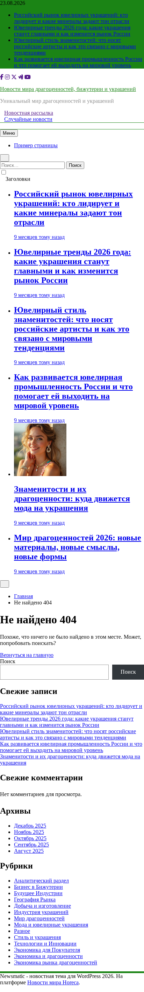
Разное (22, 931)
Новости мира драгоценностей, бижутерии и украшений (68, 89)
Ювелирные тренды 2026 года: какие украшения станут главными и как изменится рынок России (72, 30)
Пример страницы (36, 145)
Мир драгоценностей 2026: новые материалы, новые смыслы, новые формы (77, 547)
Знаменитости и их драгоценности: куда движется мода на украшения (72, 498)
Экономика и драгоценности (48, 956)
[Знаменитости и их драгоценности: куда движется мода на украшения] (40, 474)
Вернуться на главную (26, 655)
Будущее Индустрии (38, 893)
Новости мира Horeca (53, 982)
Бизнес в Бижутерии (38, 887)
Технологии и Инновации (45, 944)
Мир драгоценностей (39, 918)
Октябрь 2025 (30, 838)
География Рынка (35, 899)
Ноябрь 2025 (29, 832)
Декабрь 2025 (30, 826)
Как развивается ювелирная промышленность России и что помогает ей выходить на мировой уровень (78, 62)
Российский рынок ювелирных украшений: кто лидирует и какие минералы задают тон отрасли (71, 18)
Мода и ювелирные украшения (51, 925)
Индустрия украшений (41, 912)
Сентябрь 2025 (31, 845)
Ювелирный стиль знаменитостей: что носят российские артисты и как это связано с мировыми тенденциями (75, 46)
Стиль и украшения (37, 937)
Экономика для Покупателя (47, 950)
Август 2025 (29, 851)
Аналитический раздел (41, 881)
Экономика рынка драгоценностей (55, 962)
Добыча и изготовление (42, 906)
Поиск (7, 661)
